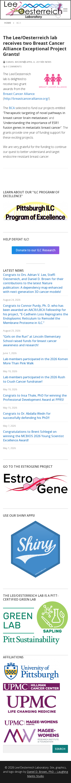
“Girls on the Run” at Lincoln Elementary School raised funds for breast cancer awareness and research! (32, 340)
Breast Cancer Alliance (19, 94)
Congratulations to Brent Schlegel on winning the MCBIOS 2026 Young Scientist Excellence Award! (33, 436)
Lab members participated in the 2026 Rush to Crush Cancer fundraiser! (34, 379)
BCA (12, 108)
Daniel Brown (14, 61)
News (47, 61)
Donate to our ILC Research (35, 250)
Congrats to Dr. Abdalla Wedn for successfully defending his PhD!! (27, 415)
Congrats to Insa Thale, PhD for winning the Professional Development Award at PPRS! (35, 397)
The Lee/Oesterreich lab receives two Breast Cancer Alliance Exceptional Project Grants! (34, 46)
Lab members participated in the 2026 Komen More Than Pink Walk (35, 361)
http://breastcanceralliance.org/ (26, 98)
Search (60, 749)
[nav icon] (65, 10)
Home (7, 22)
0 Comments (13, 66)
